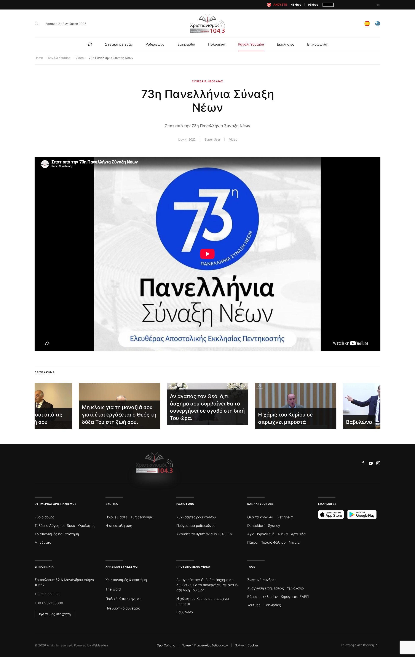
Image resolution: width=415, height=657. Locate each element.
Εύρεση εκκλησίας (262, 596)
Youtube (253, 605)
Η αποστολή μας (118, 525)
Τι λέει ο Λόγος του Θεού (55, 525)
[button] (37, 23)
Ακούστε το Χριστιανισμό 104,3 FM (204, 534)
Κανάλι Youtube (251, 44)
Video (233, 139)
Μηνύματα (43, 542)
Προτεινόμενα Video (193, 566)
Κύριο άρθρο (44, 517)
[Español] (367, 23)
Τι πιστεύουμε (142, 517)
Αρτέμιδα (298, 534)
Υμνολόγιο (295, 588)
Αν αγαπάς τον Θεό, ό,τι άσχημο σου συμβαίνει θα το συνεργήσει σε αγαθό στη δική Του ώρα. (207, 585)
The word (113, 589)
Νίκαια (294, 542)
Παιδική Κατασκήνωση (123, 599)
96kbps (313, 4)
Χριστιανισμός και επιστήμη (57, 534)
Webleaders (100, 645)
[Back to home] (207, 23)
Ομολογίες (86, 525)
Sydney (274, 525)
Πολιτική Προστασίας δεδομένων (205, 645)
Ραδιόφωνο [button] (155, 44)
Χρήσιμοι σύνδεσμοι (121, 566)
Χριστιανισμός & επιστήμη (126, 580)
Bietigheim (285, 517)
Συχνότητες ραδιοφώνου (196, 517)
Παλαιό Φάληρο (273, 542)
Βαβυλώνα (184, 612)
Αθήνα (283, 534)
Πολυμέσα (216, 44)
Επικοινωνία (317, 44)
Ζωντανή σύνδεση (261, 580)
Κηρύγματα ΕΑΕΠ (295, 596)
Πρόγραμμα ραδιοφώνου (195, 525)
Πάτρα (252, 542)
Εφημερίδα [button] (186, 44)
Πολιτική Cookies (247, 645)
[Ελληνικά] (377, 23)
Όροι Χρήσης (166, 645)
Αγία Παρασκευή (260, 534)
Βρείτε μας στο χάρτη (55, 614)
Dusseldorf (256, 525)
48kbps (296, 4)
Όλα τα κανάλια (260, 517)
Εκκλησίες (285, 44)
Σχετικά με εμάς (119, 44)
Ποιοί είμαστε (116, 517)
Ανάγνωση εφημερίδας (265, 588)
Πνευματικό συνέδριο (122, 608)
